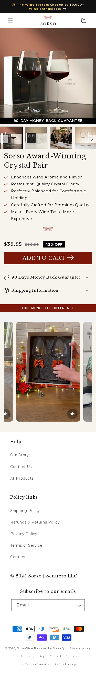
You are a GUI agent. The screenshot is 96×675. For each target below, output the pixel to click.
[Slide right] (92, 139)
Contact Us (21, 466)
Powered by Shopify (49, 648)
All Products (22, 478)
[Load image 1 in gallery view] (11, 138)
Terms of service (37, 664)
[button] (10, 20)
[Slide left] (4, 139)
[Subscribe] (78, 605)
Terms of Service (26, 545)
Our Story (19, 455)
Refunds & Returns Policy (35, 522)
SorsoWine (25, 648)
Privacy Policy (23, 533)
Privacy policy (80, 648)
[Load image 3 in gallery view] (61, 138)
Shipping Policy (25, 510)
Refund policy (65, 664)
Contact (18, 557)
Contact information (65, 656)
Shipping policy (32, 656)
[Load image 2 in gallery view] (36, 138)
